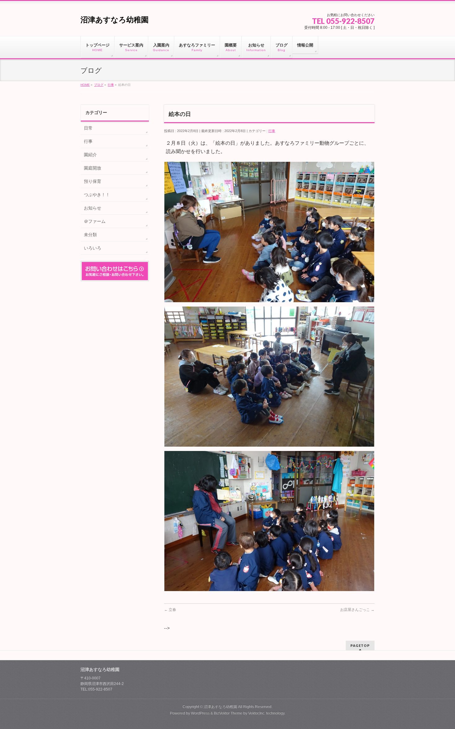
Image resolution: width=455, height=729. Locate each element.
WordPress (200, 713)
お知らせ (92, 207)
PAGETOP (360, 645)
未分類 (90, 234)
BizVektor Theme (228, 713)
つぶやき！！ (97, 194)
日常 (88, 128)
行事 (271, 131)
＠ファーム (95, 221)
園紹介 (90, 154)
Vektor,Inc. (256, 713)
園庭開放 (92, 168)
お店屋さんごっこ (357, 610)
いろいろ (92, 247)
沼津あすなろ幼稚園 (114, 19)
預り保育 (92, 181)
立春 (170, 610)
